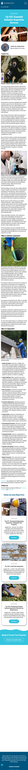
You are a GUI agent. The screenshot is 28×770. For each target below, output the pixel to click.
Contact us (3, 481)
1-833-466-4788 (5, 6)
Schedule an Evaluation (14, 766)
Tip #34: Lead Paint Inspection (14, 566)
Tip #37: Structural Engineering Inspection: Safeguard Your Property (14, 522)
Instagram (3, 489)
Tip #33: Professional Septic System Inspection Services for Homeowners (14, 608)
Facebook (23, 488)
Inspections (14, 13)
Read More (14, 537)
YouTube (10, 489)
